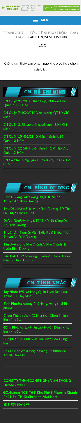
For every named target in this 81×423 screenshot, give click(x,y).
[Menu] (35, 20)
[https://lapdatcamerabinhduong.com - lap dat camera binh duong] (40, 8)
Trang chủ (14, 32)
